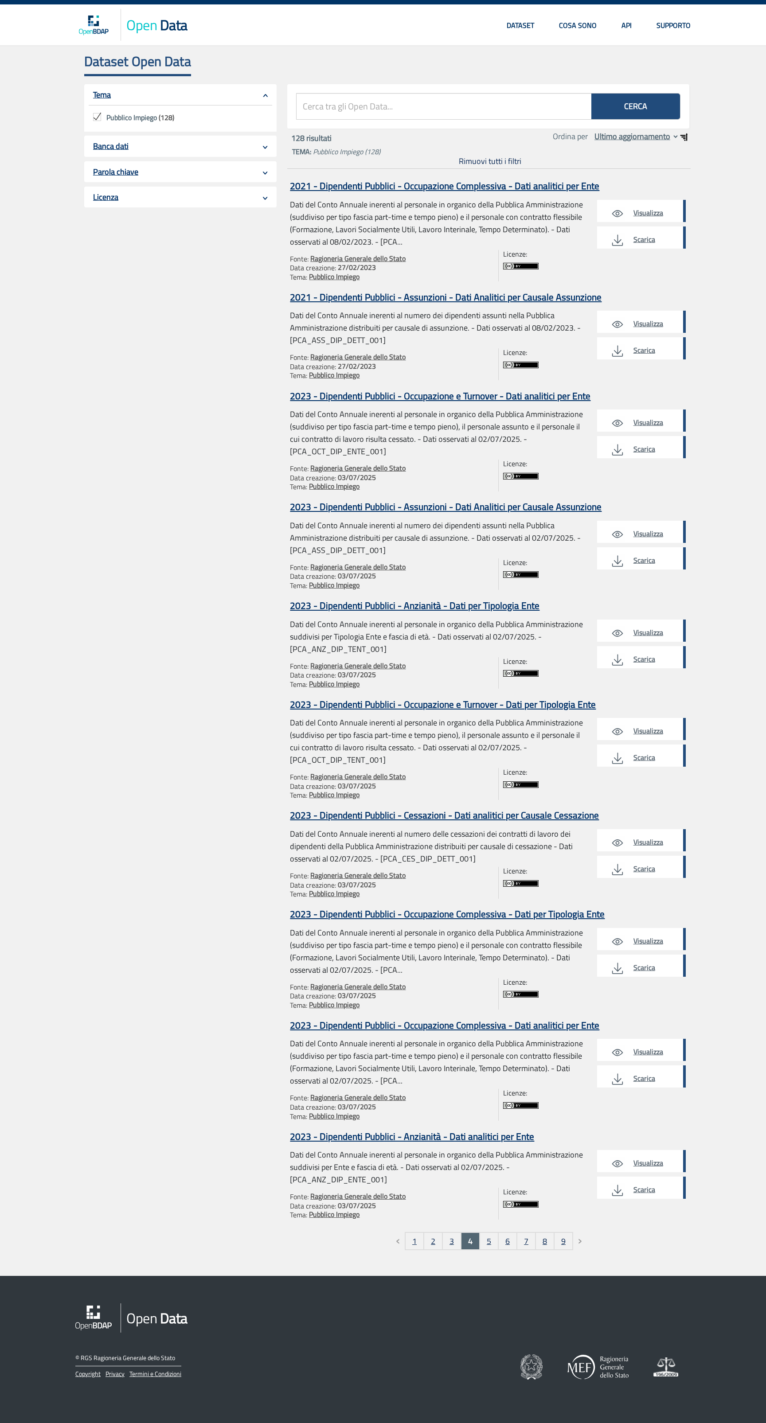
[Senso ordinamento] (684, 137)
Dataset (520, 25)
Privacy (115, 1373)
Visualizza (648, 212)
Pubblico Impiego (334, 276)
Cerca (635, 106)
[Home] (93, 25)
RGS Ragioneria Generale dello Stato (128, 1357)
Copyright (88, 1373)
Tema (102, 95)
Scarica (644, 239)
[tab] (180, 95)
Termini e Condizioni (155, 1373)
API (626, 25)
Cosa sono (578, 25)
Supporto (674, 25)
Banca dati (111, 146)
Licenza (105, 197)
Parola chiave (115, 172)
